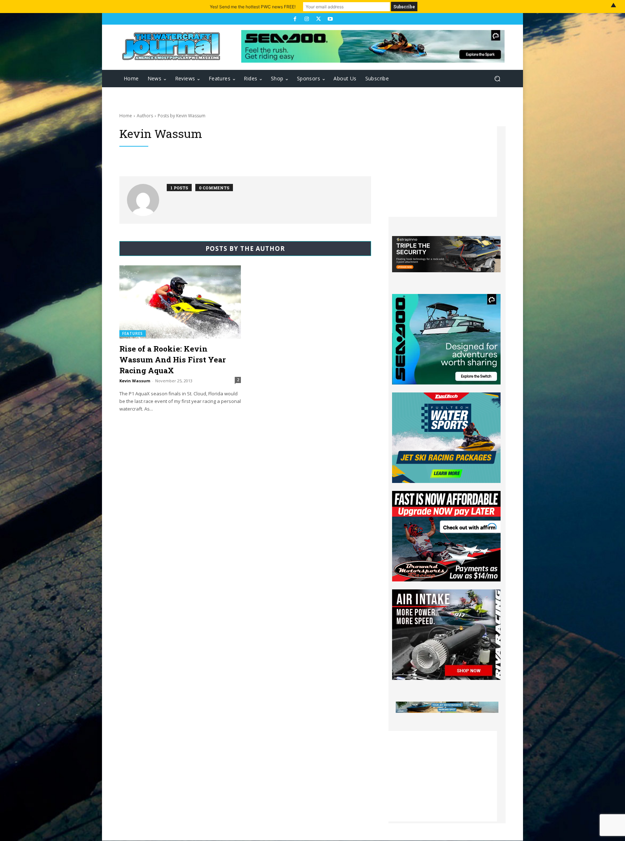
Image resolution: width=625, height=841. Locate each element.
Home (125, 116)
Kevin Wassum (134, 380)
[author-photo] (147, 200)
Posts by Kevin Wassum (181, 116)
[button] (497, 78)
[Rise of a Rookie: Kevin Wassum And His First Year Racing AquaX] (180, 301)
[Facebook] (295, 19)
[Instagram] (307, 19)
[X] (318, 19)
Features (132, 333)
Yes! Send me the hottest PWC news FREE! (253, 6)
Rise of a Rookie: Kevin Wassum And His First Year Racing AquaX (172, 359)
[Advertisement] (442, 171)
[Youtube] (330, 19)
